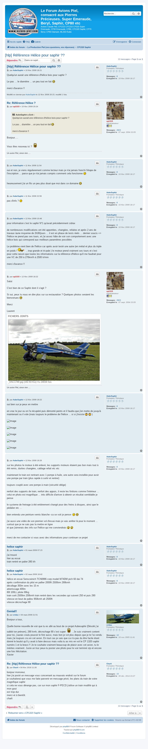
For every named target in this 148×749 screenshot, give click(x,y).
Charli (109, 664)
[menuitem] (26, 42)
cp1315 (109, 121)
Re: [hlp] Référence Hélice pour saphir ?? (33, 663)
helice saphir (15, 546)
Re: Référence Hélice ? (21, 102)
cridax (109, 625)
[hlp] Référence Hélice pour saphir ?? (35, 55)
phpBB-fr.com (78, 730)
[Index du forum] (23, 21)
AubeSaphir (111, 66)
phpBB (66, 726)
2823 (119, 130)
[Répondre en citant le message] (97, 67)
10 (118, 635)
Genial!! (12, 611)
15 (118, 674)
